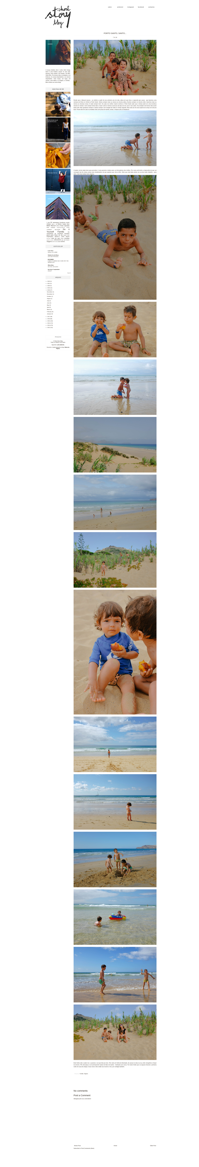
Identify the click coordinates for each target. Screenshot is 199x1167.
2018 (48, 290)
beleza (58, 225)
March (48, 309)
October (49, 296)
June (48, 303)
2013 (48, 325)
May (48, 305)
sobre (110, 7)
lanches (48, 238)
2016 (48, 318)
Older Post (153, 1145)
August (49, 298)
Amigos (49, 224)
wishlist (63, 241)
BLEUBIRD (51, 259)
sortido (51, 240)
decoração (57, 229)
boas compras (51, 227)
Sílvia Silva (51, 265)
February (49, 311)
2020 (48, 285)
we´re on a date (56, 241)
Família (81, 1073)
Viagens (86, 1073)
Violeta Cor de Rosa (53, 255)
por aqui (57, 238)
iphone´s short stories (62, 236)
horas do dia (58, 235)
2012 (48, 327)
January (49, 313)
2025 (48, 281)
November (50, 294)
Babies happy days (63, 224)
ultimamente (57, 240)
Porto (62, 238)
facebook (141, 7)
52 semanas (54, 222)
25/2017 (50, 271)
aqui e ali (54, 224)
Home (115, 1145)
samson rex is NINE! (52, 252)
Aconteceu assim (64, 222)
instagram (130, 7)
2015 (48, 321)
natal (52, 238)
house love (66, 235)
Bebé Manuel (51, 225)
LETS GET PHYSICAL (53, 256)
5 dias (48, 222)
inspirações (50, 236)
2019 (48, 287)
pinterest (120, 7)
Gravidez (66, 233)
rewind (48, 240)
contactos (151, 7)
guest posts (50, 235)
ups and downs (65, 240)
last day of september (54, 269)
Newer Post (77, 1145)
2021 (48, 283)
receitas (66, 238)
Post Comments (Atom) (87, 1148)
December (50, 292)
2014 (48, 323)
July (48, 300)
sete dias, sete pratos (53, 266)
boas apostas (64, 225)
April (48, 307)
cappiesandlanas (61, 227)
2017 (48, 316)
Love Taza (50, 250)
